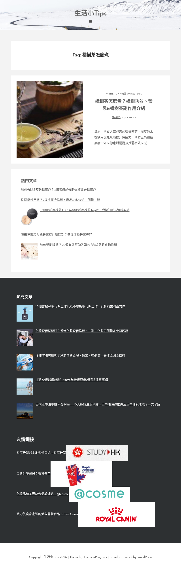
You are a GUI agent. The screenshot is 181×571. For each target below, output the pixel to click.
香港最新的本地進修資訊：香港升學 (41, 452)
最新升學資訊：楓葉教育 (34, 473)
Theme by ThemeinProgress (88, 557)
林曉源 (123, 94)
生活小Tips (90, 13)
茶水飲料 (116, 117)
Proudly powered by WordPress (130, 557)
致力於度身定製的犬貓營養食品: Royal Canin (47, 514)
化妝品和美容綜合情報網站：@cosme (43, 494)
